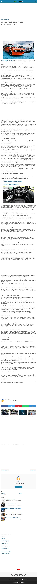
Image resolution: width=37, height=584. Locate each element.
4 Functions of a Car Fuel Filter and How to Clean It (11, 184)
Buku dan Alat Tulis (4, 543)
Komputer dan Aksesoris (5, 546)
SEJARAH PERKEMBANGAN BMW (7, 60)
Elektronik (3, 536)
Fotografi (3, 538)
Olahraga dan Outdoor (5, 541)
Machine (20, 493)
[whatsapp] (25, 406)
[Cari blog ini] (35, 1)
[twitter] (11, 406)
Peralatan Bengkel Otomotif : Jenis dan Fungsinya (13, 508)
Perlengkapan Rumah (5, 540)
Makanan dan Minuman (5, 553)
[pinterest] (18, 406)
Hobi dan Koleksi (4, 545)
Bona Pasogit (18, 481)
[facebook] (4, 406)
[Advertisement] (18, 11)
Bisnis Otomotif (3, 494)
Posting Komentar (14, 24)
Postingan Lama (32, 470)
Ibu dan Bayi (3, 550)
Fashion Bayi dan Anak (5, 548)
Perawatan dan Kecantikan (6, 551)
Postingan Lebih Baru (5, 470)
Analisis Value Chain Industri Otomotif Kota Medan (13, 517)
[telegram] (32, 406)
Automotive (3, 493)
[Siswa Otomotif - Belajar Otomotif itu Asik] (18, 1)
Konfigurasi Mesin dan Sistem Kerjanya (11, 503)
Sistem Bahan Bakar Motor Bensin (10, 499)
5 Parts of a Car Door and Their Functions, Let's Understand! (13, 181)
